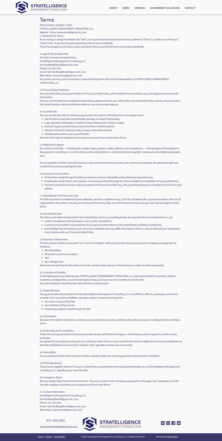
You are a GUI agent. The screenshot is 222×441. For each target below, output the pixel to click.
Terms (41, 436)
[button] (113, 8)
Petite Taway (172, 436)
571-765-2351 (55, 420)
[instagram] (168, 423)
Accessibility (60, 436)
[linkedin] (163, 423)
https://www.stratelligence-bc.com (63, 75)
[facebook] (173, 423)
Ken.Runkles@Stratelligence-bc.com (59, 65)
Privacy (49, 436)
